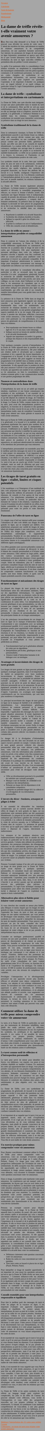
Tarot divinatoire (7, 10)
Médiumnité (5, 17)
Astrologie (5, 6)
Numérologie (6, 13)
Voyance (4, 3)
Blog (3, 20)
